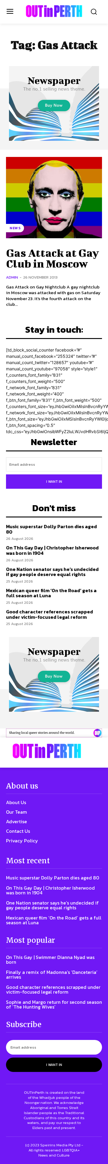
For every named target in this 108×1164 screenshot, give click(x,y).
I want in (54, 481)
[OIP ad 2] (54, 732)
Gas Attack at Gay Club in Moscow (52, 258)
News (15, 228)
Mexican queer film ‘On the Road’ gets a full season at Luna (51, 593)
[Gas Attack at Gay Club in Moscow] (54, 197)
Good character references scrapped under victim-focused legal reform (49, 614)
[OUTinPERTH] (54, 11)
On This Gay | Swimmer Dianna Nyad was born (50, 960)
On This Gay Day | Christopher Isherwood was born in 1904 (52, 550)
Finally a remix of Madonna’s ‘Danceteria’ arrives (52, 974)
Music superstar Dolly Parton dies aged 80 (51, 529)
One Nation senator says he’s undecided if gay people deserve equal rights (52, 572)
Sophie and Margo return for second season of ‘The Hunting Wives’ (54, 1004)
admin (12, 277)
